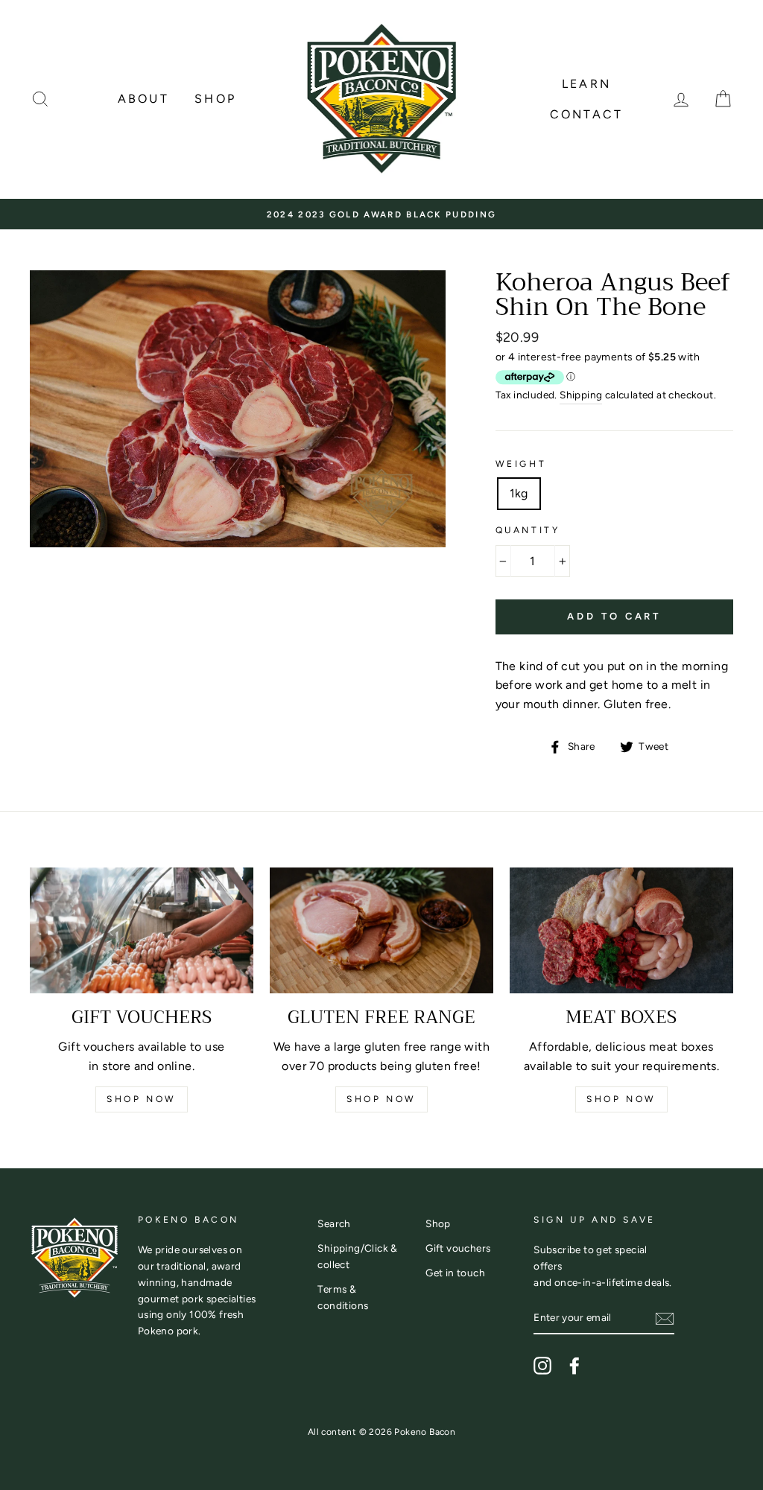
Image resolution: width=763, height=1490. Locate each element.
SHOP (215, 99)
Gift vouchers (457, 1248)
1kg (519, 493)
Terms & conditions (342, 1297)
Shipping (581, 395)
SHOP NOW (381, 1099)
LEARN (586, 84)
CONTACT (586, 114)
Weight (521, 464)
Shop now (142, 1099)
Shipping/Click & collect (357, 1256)
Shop (438, 1223)
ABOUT (143, 99)
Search (333, 1223)
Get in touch (455, 1273)
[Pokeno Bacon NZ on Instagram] (542, 1366)
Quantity (528, 530)
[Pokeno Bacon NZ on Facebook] (574, 1366)
